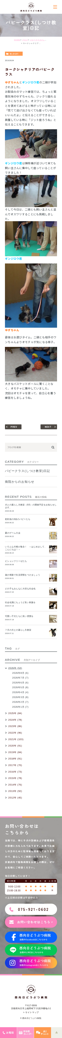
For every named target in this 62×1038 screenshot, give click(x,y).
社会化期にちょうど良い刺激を (21, 602)
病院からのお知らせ (19, 481)
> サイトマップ (31, 1012)
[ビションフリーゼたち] (53, 564)
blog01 (14, 53)
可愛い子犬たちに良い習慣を (20, 616)
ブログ (25, 40)
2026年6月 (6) (20, 682)
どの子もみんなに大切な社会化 (20, 588)
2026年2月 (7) (20, 702)
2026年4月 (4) (20, 692)
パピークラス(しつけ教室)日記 (43, 40)
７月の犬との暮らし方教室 (18, 630)
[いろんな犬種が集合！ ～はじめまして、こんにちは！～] (53, 549)
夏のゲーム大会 (12, 533)
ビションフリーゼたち (17, 561)
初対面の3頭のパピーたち (17, 519)
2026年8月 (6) (20, 673)
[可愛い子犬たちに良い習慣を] (53, 619)
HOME (17, 40)
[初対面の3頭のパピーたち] (53, 522)
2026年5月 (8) (20, 687)
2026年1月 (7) (20, 707)
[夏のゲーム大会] (53, 536)
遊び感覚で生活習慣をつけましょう (22, 575)
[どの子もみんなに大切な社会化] (53, 591)
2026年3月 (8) (20, 697)
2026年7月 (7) (20, 677)
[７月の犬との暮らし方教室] (53, 633)
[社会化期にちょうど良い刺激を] (53, 605)
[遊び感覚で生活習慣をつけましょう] (53, 578)
